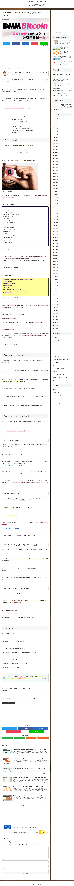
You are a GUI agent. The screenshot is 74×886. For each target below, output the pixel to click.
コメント (4, 845)
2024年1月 (55, 146)
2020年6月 (55, 270)
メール (4, 864)
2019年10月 (55, 295)
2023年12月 (55, 149)
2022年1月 (55, 219)
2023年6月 (55, 167)
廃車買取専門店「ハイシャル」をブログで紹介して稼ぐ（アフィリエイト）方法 (62, 89)
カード (54, 350)
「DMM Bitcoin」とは (17, 119)
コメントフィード (57, 395)
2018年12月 (55, 316)
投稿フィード (56, 392)
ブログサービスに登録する (19, 124)
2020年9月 (55, 261)
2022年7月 (55, 200)
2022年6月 (55, 204)
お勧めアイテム (56, 337)
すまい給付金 (56, 340)
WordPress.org (56, 398)
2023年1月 (55, 182)
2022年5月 (55, 207)
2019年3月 (55, 310)
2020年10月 (55, 258)
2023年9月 (55, 158)
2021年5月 (55, 237)
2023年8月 (55, 161)
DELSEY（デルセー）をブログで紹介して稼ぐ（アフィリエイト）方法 (62, 94)
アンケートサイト (57, 347)
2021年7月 (55, 231)
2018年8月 (55, 325)
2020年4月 (55, 276)
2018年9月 (55, 322)
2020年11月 (55, 255)
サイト (3, 868)
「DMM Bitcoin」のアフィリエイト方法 (21, 122)
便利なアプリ (56, 356)
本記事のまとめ (16, 132)
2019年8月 (55, 301)
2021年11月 (55, 222)
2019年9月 (55, 298)
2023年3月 (55, 176)
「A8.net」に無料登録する (19, 126)
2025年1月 (55, 118)
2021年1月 (55, 249)
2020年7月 (55, 267)
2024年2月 (55, 143)
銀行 (54, 380)
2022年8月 (55, 197)
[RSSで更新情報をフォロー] (37, 738)
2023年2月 (55, 179)
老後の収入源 (56, 371)
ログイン (55, 389)
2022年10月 (55, 191)
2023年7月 (55, 164)
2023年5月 (55, 170)
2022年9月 (55, 194)
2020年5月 (55, 273)
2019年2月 (55, 313)
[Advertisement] (25, 57)
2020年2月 (55, 282)
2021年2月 (55, 246)
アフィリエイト (5, 703)
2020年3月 (55, 279)
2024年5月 (55, 137)
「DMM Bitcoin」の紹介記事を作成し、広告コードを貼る (26, 128)
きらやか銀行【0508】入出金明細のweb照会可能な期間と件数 (62, 79)
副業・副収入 (12, 703)
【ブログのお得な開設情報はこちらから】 (13, 465)
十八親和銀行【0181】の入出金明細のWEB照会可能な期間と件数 (62, 84)
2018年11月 (55, 319)
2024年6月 (55, 134)
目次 (24, 116)
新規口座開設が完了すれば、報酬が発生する (23, 130)
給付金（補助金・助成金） (59, 368)
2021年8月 (55, 228)
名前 (3, 859)
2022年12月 (55, 185)
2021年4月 (55, 240)
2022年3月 (55, 213)
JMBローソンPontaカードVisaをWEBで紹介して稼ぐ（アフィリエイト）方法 (62, 75)
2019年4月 (55, 307)
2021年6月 (55, 234)
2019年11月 (55, 292)
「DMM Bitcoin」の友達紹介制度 (20, 121)
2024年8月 (55, 128)
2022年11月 (55, 188)
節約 (54, 365)
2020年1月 (55, 286)
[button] (71, 32)
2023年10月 (55, 155)
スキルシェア (56, 353)
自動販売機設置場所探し (58, 374)
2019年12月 (55, 289)
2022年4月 (55, 210)
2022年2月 (55, 216)
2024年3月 (55, 140)
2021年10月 (55, 225)
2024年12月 (55, 122)
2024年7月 (55, 131)
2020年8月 (55, 264)
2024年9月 (55, 125)
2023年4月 (55, 173)
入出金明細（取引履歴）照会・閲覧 (61, 359)
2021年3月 (55, 243)
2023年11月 (55, 152)
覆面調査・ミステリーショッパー (60, 377)
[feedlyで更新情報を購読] (13, 738)
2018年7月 (55, 328)
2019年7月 (55, 304)
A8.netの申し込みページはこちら (11, 528)
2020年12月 (55, 252)
